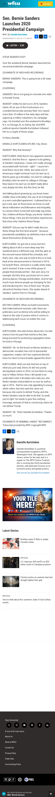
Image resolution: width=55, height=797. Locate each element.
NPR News (24, 558)
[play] (4, 793)
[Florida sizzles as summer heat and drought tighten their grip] (11, 581)
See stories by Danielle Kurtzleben (33, 472)
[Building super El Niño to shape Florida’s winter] (11, 543)
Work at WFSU (10, 742)
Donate (46, 4)
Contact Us (9, 748)
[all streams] (51, 794)
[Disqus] (27, 676)
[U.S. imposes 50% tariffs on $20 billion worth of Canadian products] (11, 562)
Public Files (9, 759)
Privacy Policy (10, 753)
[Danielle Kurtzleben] (8, 446)
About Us (9, 737)
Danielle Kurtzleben (19, 34)
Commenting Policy (13, 764)
